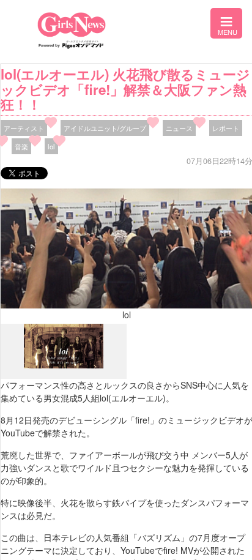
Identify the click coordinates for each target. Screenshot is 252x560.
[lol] (63, 365)
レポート (225, 128)
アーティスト (24, 128)
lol (51, 146)
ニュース (179, 128)
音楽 (21, 146)
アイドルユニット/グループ (105, 128)
